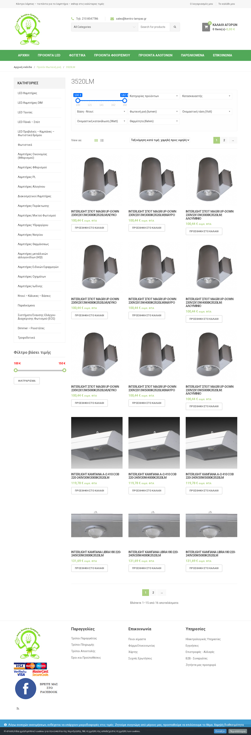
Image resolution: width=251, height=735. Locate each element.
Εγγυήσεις (192, 645)
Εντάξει (220, 731)
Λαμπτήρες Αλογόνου (31, 186)
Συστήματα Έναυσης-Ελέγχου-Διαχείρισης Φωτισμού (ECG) (37, 316)
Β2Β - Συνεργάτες (197, 658)
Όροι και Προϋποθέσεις (86, 657)
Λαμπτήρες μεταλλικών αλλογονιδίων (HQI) (33, 255)
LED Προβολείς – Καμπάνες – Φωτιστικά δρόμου (36, 133)
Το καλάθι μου (226, 3)
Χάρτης (133, 651)
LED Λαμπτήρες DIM (30, 102)
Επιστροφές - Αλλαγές (200, 651)
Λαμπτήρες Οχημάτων (32, 276)
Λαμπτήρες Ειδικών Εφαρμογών (38, 267)
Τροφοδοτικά (26, 337)
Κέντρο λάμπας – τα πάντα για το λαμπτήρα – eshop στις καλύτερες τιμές (60, 3)
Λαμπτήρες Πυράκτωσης (33, 205)
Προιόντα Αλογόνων (155, 55)
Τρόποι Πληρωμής (82, 644)
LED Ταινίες (25, 112)
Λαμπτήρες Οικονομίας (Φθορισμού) (32, 156)
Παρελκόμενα (192, 55)
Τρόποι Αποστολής (83, 651)
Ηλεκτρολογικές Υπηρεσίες (203, 639)
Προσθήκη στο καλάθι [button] (89, 227)
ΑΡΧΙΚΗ (23, 55)
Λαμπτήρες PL (27, 177)
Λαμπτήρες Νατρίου (30, 234)
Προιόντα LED (49, 55)
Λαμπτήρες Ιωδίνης (30, 286)
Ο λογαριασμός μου (201, 3)
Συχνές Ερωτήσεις (140, 658)
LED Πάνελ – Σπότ (29, 122)
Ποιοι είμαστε (137, 639)
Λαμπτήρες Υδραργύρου (33, 225)
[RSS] (18, 708)
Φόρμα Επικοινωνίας (141, 645)
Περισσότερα (238, 731)
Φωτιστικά (77, 55)
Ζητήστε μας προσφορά (201, 664)
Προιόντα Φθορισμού (112, 55)
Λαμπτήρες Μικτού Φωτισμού (37, 215)
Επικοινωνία (222, 55)
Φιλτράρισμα (26, 380)
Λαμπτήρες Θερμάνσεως (33, 244)
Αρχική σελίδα (23, 67)
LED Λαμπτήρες (27, 93)
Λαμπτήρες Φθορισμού (32, 167)
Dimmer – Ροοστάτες (31, 328)
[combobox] (154, 27)
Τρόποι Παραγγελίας (84, 638)
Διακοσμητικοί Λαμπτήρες (34, 196)
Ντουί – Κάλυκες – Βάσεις (34, 295)
